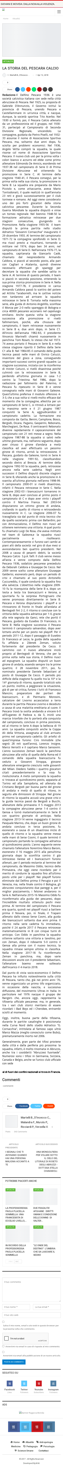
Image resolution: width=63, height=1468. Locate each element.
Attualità (8, 61)
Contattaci (44, 1450)
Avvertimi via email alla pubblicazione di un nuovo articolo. (32, 1355)
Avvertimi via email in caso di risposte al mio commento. (33, 1346)
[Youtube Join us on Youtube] (37, 1426)
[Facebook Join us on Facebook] (14, 1426)
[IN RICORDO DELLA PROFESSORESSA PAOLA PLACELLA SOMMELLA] (18, 1234)
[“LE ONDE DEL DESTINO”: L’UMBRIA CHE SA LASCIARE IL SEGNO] (45, 1234)
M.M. (38, 1463)
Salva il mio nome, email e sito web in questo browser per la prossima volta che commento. (31, 1327)
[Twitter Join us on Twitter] (25, 1426)
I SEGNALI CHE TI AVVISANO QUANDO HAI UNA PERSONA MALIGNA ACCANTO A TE (17, 1158)
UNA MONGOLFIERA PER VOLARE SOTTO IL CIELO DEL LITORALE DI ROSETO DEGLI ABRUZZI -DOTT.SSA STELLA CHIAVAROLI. (46, 1161)
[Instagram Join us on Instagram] (49, 1426)
